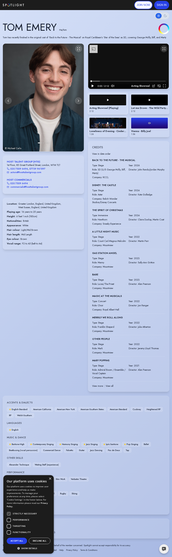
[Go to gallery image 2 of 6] (41, 142)
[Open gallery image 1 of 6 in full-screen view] (43, 97)
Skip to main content (37, 5)
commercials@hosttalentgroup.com (29, 187)
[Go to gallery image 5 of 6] (46, 142)
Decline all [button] (39, 540)
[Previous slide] (8, 100)
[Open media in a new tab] (153, 86)
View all (109, 386)
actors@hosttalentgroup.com (25, 172)
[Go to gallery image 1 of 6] (39, 142)
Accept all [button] (17, 540)
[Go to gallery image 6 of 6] (48, 142)
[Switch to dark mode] (162, 15)
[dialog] (28, 514)
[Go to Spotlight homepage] (13, 5)
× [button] (50, 479)
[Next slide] (78, 100)
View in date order (101, 153)
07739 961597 (37, 168)
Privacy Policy (72, 550)
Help (61, 550)
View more (97, 386)
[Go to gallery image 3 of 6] (43, 142)
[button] (161, 5)
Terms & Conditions (88, 550)
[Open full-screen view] (78, 48)
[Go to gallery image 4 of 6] (45, 142)
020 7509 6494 (19, 168)
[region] (128, 66)
